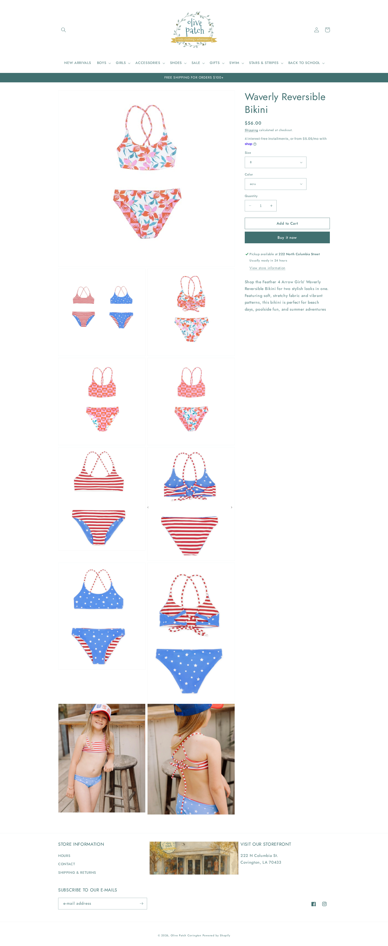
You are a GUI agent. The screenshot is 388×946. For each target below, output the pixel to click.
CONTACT (66, 864)
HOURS (64, 855)
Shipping (251, 130)
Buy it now (287, 237)
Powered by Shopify (216, 935)
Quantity (251, 196)
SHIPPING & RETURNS (77, 872)
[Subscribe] (141, 903)
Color (249, 174)
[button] (63, 29)
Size (248, 152)
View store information (267, 267)
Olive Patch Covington (186, 935)
